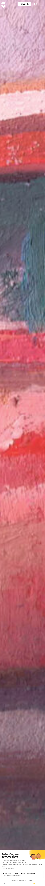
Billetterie (25, 4)
